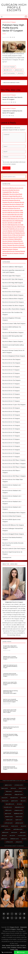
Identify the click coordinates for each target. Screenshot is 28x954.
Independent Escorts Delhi (15, 214)
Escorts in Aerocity (17, 188)
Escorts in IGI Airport (17, 198)
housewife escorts (8, 807)
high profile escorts (7, 70)
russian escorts (14, 826)
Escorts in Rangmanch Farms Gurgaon (13, 356)
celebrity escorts (18, 791)
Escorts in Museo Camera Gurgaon (12, 341)
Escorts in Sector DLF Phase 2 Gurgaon (13, 463)
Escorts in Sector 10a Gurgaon (11, 359)
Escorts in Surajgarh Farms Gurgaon (13, 534)
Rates (24, 947)
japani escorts (8, 813)
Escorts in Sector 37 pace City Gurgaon (13, 404)
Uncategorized (6, 557)
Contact (12, 949)
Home (3, 945)
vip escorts (24, 838)
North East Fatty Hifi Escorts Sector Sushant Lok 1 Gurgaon (10, 760)
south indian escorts (17, 829)
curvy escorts (4, 797)
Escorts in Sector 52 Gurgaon (11, 442)
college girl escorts (18, 794)
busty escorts (9, 791)
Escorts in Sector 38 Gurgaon (11, 408)
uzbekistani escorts (14, 838)
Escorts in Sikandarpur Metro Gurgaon (13, 512)
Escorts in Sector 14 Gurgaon (11, 366)
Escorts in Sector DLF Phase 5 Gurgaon (14, 476)
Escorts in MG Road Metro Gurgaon (12, 332)
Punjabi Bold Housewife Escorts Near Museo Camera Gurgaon (10, 768)
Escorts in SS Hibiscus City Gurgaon (13, 525)
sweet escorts (14, 832)
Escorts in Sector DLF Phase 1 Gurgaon (13, 460)
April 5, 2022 (5, 115)
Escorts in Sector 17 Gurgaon (10, 370)
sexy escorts (20, 73)
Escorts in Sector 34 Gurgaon (11, 397)
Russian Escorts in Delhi (13, 945)
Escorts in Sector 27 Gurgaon (11, 383)
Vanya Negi (20, 929)
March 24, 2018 (5, 37)
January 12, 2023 (6, 703)
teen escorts (12, 835)
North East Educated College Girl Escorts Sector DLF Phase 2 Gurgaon (10, 735)
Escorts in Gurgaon (8, 200)
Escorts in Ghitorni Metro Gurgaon (12, 298)
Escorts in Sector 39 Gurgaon (11, 411)
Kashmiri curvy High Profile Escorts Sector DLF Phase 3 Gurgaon (10, 683)
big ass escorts (4, 788)
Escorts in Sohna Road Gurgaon (11, 516)
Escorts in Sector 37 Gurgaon (11, 401)
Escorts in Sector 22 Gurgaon (11, 373)
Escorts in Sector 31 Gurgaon (11, 390)
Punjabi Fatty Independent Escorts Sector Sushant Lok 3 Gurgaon (10, 647)
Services (19, 947)
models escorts (9, 819)
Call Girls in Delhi (12, 222)
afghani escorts (8, 785)
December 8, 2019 (6, 102)
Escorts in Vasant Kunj (9, 196)
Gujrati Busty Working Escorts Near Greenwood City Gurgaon (10, 753)
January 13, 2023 (6, 650)
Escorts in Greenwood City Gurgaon (13, 302)
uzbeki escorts (4, 838)
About (8, 947)
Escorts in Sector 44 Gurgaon (11, 425)
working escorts (9, 841)
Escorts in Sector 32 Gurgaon (11, 394)
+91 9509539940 (7, 952)
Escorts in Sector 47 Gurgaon (11, 436)
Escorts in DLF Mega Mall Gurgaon (12, 282)
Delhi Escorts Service (13, 212)
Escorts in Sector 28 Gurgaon (11, 387)
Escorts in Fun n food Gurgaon (11, 291)
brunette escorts (22, 788)
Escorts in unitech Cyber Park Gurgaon (13, 548)
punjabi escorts (4, 826)
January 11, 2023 (6, 738)
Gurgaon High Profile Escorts (14, 7)
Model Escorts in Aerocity (16, 229)
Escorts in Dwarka (7, 190)
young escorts (19, 841)
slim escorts (7, 829)
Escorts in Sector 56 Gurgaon (11, 453)
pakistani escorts (18, 70)
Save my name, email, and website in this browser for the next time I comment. (14, 163)
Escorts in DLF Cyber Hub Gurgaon (12, 279)
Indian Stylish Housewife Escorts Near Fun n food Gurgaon (9, 720)
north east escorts (9, 823)
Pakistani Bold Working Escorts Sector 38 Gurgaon (11, 727)
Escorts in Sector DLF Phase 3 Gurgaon (14, 467)
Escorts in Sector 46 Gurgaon (11, 432)
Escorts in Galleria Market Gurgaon (12, 295)
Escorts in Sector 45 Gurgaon (11, 429)
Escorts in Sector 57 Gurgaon (9, 22)
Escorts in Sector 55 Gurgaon (11, 449)
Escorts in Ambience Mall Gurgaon (12, 266)
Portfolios (13, 947)
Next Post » (16, 82)
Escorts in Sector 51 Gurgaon (11, 439)
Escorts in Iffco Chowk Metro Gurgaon (13, 309)
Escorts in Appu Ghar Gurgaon (11, 275)
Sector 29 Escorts (13, 235)
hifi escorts (23, 800)
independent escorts (19, 807)
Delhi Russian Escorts (13, 218)
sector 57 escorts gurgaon (9, 73)
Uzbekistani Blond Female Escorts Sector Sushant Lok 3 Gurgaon (10, 675)
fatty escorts (23, 797)
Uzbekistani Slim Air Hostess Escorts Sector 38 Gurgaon (10, 745)
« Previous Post (7, 82)
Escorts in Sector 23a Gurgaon (11, 380)
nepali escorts (18, 819)
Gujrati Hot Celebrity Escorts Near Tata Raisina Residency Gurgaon (10, 666)
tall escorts (4, 835)
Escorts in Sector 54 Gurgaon (11, 446)
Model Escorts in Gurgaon (10, 247)
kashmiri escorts (9, 816)
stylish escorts (5, 832)
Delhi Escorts (11, 233)
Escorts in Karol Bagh (16, 194)
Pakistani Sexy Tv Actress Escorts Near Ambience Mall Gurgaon (10, 658)
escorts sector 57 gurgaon (9, 66)
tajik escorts (22, 832)
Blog (16, 949)
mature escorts (19, 816)
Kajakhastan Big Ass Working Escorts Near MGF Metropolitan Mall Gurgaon (10, 692)
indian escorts (8, 810)
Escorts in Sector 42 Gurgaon (11, 418)
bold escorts (13, 788)
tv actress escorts (22, 835)
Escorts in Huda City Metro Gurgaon (13, 305)
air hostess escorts (19, 785)
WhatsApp (21, 952)
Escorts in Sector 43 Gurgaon (11, 422)
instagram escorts (18, 810)
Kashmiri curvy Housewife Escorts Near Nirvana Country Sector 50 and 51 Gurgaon (10, 700)
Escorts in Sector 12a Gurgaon (11, 363)
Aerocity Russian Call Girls (10, 231)
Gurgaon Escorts (13, 237)
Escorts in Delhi (7, 188)
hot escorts (19, 804)
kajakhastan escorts (18, 813)
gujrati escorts (14, 800)
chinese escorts (8, 794)
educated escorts (14, 797)
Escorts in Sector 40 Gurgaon (11, 415)
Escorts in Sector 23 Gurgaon (11, 377)
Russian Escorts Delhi (8, 216)
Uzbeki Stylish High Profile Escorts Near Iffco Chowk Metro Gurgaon (9, 711)
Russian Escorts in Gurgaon (10, 243)
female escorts (5, 800)
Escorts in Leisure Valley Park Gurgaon (13, 323)
